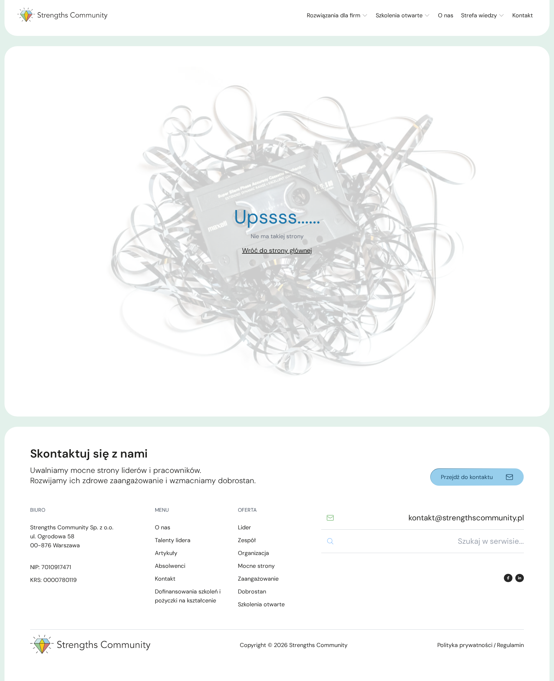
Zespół (247, 540)
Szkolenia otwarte (399, 15)
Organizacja (253, 553)
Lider (244, 527)
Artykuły (166, 553)
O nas (445, 15)
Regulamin (510, 645)
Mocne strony (256, 566)
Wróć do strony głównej (277, 250)
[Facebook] (508, 578)
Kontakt (522, 15)
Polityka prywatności (464, 645)
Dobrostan (252, 591)
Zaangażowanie (258, 579)
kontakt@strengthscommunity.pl (466, 518)
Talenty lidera (172, 540)
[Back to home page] (62, 15)
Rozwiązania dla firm (333, 15)
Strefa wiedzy (479, 15)
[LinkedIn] (519, 578)
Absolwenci (170, 566)
